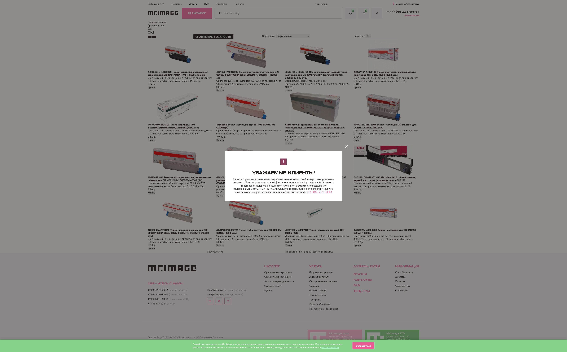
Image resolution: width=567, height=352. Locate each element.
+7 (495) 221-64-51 (319, 192)
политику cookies (330, 347)
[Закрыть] (346, 147)
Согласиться (363, 345)
